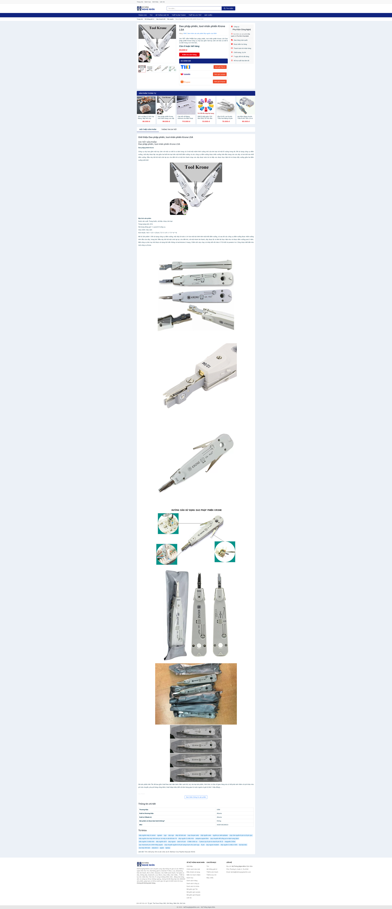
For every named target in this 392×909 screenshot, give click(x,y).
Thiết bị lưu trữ (195, 15)
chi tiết (169, 129)
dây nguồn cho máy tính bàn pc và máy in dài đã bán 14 (158, 838)
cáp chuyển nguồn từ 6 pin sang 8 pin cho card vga (181, 845)
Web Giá (176, 903)
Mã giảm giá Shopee (193, 895)
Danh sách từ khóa (193, 886)
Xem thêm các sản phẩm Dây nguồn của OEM (202, 33)
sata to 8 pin (181, 841)
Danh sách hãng (192, 880)
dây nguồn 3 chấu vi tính (229, 845)
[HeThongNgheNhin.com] (146, 8)
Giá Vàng (170, 903)
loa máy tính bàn (144, 848)
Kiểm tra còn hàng (189, 55)
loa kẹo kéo (243, 845)
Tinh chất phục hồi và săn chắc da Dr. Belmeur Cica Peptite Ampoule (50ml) (169, 852)
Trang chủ (140, 2)
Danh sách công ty (193, 883)
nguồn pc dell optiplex (220, 835)
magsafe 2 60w (230, 841)
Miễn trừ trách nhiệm (193, 875)
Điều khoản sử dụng (193, 872)
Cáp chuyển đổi (160, 19)
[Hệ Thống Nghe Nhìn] (147, 864)
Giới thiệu (155, 2)
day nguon (171, 841)
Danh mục (148, 2)
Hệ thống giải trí (162, 15)
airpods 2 (155, 848)
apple (162, 848)
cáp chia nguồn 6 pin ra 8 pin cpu (241, 835)
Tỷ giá (150, 903)
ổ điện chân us (192, 841)
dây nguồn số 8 (161, 841)
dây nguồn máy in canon (147, 835)
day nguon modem (212, 845)
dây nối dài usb (181, 835)
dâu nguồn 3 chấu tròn (146, 841)
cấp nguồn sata (206, 835)
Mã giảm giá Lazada (193, 892)
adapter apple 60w (202, 838)
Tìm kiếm (229, 8)
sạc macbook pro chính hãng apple (151, 845)
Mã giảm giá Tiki (192, 889)
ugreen (159, 835)
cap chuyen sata (193, 835)
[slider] (142, 68)
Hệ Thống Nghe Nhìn (208, 907)
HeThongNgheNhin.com (191, 907)
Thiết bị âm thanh (179, 15)
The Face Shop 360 (159, 903)
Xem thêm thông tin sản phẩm (196, 797)
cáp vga (171, 835)
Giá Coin (182, 903)
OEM (184, 33)
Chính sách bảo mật (193, 869)
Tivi (151, 15)
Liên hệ (162, 2)
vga (165, 835)
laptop (168, 848)
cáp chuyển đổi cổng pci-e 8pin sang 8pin (224, 838)
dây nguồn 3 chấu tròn (186, 838)
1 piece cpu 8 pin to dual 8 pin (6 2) (211, 841)
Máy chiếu (208, 15)
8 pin (202, 845)
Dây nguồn (170, 19)
